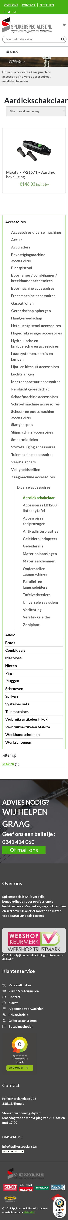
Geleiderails (33, 546)
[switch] (59, 1214)
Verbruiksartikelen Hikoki (27, 719)
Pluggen (12, 681)
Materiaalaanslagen (40, 553)
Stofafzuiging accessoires (33, 447)
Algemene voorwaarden (25, 1009)
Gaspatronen (22, 303)
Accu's (16, 239)
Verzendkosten (19, 985)
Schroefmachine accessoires (35, 404)
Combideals (15, 650)
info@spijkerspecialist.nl (19, 1146)
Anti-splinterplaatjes (40, 531)
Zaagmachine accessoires (33, 477)
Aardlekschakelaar (39, 497)
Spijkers (12, 696)
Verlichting (32, 609)
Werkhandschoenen (22, 734)
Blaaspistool (21, 268)
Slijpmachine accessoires (32, 432)
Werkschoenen (18, 742)
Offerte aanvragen (22, 1021)
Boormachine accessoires (32, 288)
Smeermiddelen (24, 439)
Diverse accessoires (35, 76)
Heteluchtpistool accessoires (36, 325)
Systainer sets (17, 704)
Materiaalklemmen (39, 561)
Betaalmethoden (20, 1026)
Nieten (11, 665)
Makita (8, 764)
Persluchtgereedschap (30, 389)
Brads (10, 642)
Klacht (13, 1003)
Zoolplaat (31, 624)
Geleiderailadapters (40, 538)
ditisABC (29, 1212)
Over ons (11, 5)
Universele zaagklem (40, 602)
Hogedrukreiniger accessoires (36, 333)
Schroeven (14, 688)
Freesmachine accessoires (33, 295)
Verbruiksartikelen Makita (27, 727)
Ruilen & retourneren (23, 991)
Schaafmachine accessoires (34, 396)
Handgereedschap (26, 318)
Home (6, 72)
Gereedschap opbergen (31, 310)
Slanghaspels (22, 424)
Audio (10, 635)
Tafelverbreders (36, 594)
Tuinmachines (17, 711)
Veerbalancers (23, 462)
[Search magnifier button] (63, 39)
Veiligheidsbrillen (25, 469)
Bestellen (46, 5)
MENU (13, 51)
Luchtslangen (22, 374)
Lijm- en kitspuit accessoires (35, 366)
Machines (13, 658)
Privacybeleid (18, 1015)
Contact (29, 5)
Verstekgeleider (36, 617)
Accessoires (21, 72)
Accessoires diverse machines (36, 232)
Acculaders (20, 247)
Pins (8, 673)
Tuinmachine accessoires (32, 454)
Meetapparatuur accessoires (35, 381)
